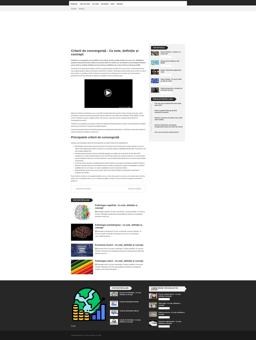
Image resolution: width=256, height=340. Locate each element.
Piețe (112, 4)
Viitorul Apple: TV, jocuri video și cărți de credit (171, 80)
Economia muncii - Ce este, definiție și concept (119, 245)
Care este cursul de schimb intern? (166, 132)
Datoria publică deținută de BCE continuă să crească (165, 111)
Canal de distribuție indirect (129, 311)
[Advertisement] (128, 26)
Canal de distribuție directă (129, 302)
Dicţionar (104, 4)
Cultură (95, 4)
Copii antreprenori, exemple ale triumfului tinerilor (171, 89)
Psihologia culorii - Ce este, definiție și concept (119, 261)
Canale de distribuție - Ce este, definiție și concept (130, 321)
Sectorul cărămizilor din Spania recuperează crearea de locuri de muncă (168, 126)
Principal (74, 4)
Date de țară (85, 4)
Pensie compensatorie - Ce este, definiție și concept (169, 295)
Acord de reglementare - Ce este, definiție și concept (169, 322)
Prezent (120, 4)
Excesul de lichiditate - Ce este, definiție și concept (130, 293)
